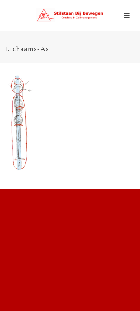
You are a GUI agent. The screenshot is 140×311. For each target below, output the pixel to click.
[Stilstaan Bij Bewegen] (70, 15)
